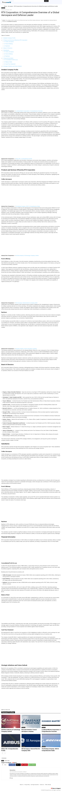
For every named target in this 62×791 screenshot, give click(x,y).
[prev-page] (2, 753)
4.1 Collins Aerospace (9, 51)
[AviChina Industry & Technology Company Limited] (10, 721)
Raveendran (4, 758)
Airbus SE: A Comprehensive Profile (24, 158)
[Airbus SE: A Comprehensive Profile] (10, 740)
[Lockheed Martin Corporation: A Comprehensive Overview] (51, 721)
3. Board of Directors (7, 48)
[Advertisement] (31, 100)
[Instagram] (10, 777)
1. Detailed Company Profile (9, 38)
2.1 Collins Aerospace (9, 41)
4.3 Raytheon (7, 56)
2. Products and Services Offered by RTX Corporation (15, 40)
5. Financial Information (8, 58)
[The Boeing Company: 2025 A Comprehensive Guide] (51, 740)
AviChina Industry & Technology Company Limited (27, 255)
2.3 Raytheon (7, 46)
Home (5, 6)
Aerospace (10, 6)
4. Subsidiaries (6, 50)
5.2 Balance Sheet (8, 61)
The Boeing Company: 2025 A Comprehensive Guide (28, 206)
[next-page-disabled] (5, 753)
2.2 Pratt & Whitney (8, 43)
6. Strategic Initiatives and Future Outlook (12, 66)
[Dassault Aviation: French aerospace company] (30, 721)
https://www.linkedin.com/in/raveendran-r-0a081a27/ (18, 771)
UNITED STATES (7, 760)
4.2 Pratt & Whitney (8, 53)
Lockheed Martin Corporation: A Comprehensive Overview (29, 111)
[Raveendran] (5, 774)
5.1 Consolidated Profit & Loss (11, 59)
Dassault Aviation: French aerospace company (26, 348)
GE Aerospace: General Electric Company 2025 (26, 302)
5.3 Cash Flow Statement (9, 64)
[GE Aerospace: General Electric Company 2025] (30, 740)
